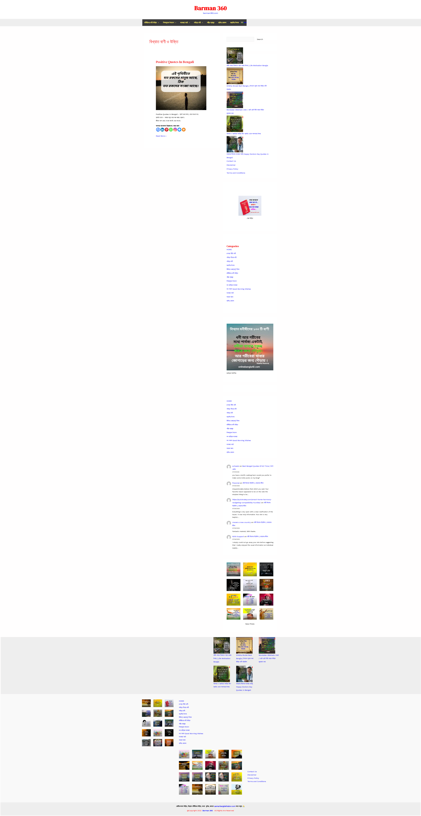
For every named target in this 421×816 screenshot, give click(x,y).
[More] (184, 130)
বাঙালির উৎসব (234, 22)
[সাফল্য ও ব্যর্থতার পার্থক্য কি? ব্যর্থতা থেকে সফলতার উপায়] (221, 674)
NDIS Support (238, 536)
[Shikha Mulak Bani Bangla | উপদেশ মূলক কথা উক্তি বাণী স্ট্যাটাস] (244, 645)
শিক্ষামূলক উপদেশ (168, 22)
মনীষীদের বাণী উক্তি (150, 22)
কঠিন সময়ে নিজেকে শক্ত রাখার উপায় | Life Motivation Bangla (247, 65)
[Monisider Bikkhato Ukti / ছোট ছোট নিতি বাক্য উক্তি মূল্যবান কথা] (267, 645)
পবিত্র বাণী (197, 22)
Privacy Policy (232, 169)
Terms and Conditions (236, 173)
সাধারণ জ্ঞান (230, 297)
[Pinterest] (167, 130)
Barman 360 (210, 8)
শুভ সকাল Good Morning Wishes (239, 289)
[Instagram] (175, 130)
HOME (229, 249)
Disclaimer (231, 165)
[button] (158, 22)
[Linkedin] (162, 130)
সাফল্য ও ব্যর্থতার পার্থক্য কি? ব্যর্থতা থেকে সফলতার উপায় (244, 134)
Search (260, 39)
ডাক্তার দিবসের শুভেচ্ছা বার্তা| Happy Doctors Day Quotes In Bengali (244, 687)
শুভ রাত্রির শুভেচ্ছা (232, 285)
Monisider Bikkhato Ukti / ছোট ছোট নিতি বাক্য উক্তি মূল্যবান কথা (269, 658)
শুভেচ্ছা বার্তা (184, 22)
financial (235, 483)
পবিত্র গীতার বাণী (231, 257)
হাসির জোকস (222, 22)
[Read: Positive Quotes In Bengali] (181, 88)
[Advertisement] (263, 732)
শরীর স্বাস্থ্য (210, 22)
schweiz (235, 466)
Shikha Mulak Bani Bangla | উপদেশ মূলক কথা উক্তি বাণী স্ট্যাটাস (244, 658)
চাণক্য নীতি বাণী (231, 253)
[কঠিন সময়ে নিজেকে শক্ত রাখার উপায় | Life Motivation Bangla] (221, 645)
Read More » (161, 136)
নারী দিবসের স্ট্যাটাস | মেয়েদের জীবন (253, 483)
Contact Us (231, 161)
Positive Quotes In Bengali (175, 62)
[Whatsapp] (171, 130)
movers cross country (241, 522)
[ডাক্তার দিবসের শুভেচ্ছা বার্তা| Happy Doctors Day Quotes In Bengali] (244, 674)
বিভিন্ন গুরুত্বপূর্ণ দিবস (233, 269)
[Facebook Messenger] (179, 130)
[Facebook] (158, 130)
